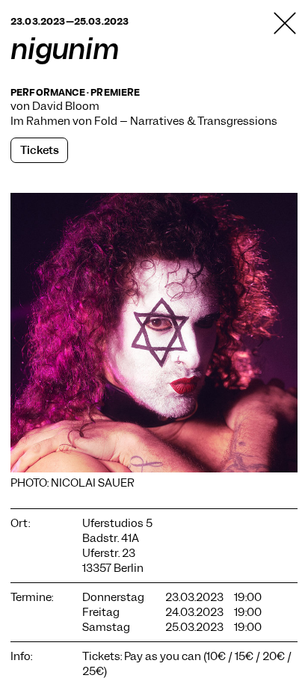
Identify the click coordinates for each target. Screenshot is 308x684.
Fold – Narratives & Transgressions (185, 121)
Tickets (39, 150)
